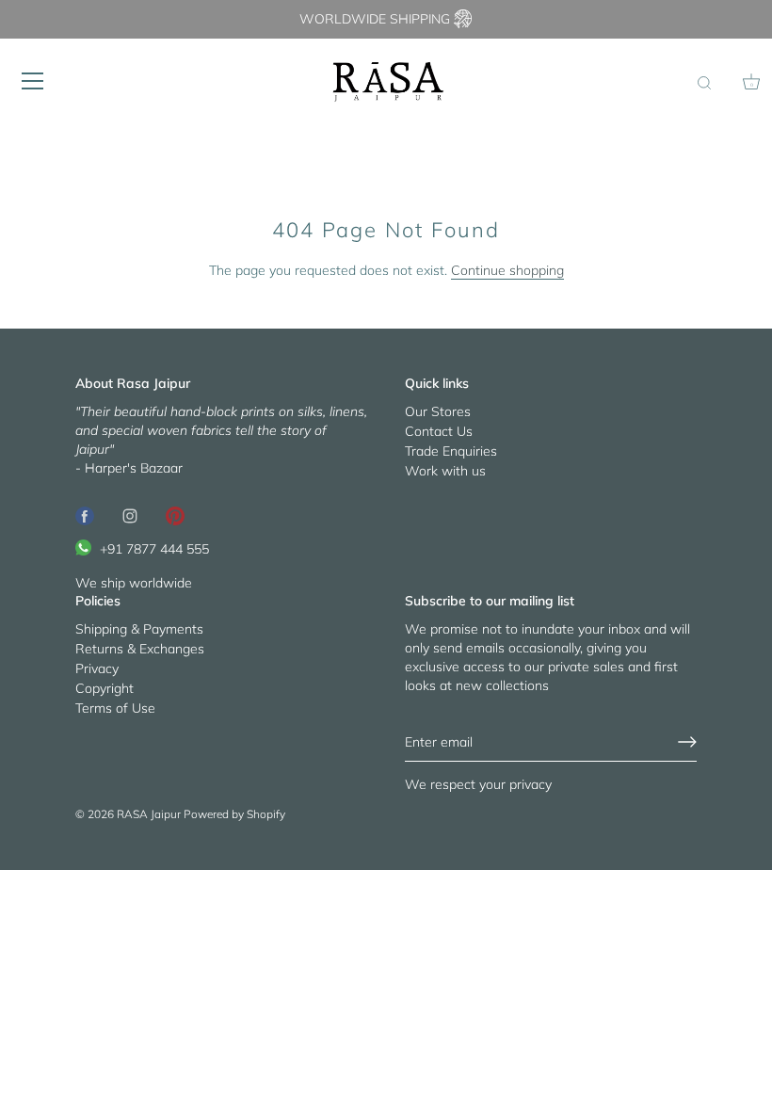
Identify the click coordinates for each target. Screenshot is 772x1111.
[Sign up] (687, 742)
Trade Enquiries (451, 451)
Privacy (97, 668)
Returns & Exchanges (139, 648)
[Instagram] (130, 515)
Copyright (104, 688)
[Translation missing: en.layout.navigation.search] (704, 84)
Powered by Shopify (234, 814)
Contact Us (439, 431)
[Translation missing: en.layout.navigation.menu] (33, 81)
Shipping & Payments (139, 628)
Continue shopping (507, 270)
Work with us (445, 470)
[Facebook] (84, 515)
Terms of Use (115, 708)
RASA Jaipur (149, 814)
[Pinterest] (175, 515)
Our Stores (438, 411)
